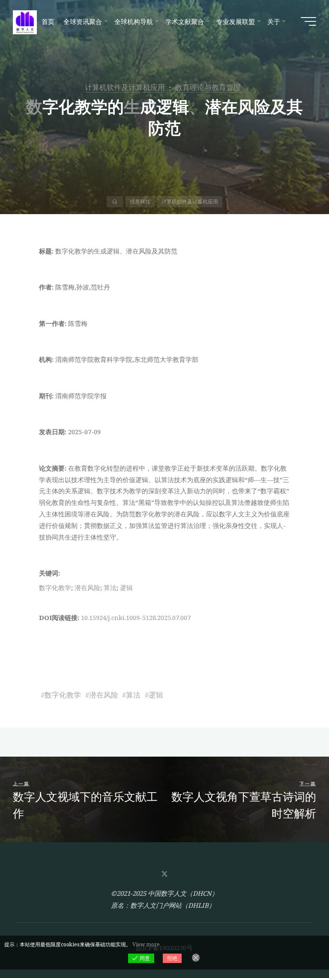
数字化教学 (55, 587)
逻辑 (126, 587)
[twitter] (164, 874)
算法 (110, 587)
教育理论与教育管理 (208, 87)
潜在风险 (87, 587)
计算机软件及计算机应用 (125, 87)
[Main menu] (308, 21)
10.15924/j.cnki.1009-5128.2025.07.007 (136, 617)
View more (146, 944)
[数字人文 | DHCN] (25, 21)
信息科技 (140, 201)
